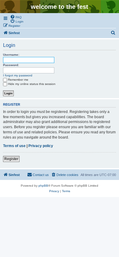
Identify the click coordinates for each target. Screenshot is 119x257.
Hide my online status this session (32, 84)
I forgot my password (17, 75)
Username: (11, 54)
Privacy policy (40, 146)
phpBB (43, 185)
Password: (11, 65)
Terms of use (14, 146)
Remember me (18, 79)
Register (11, 159)
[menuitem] (16, 17)
